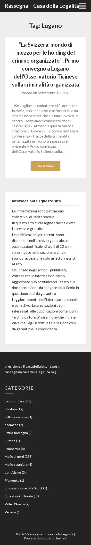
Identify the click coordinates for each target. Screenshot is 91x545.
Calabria (11, 409)
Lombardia (12, 449)
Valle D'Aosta (15, 504)
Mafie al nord (14, 456)
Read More (45, 166)
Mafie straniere (16, 464)
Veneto (10, 512)
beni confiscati (16, 401)
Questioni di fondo (19, 496)
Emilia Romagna (16, 433)
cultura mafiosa (16, 417)
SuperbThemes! (55, 538)
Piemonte (12, 480)
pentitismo (13, 472)
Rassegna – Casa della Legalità (42, 5)
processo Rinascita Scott (23, 488)
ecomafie (11, 425)
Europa (10, 441)
